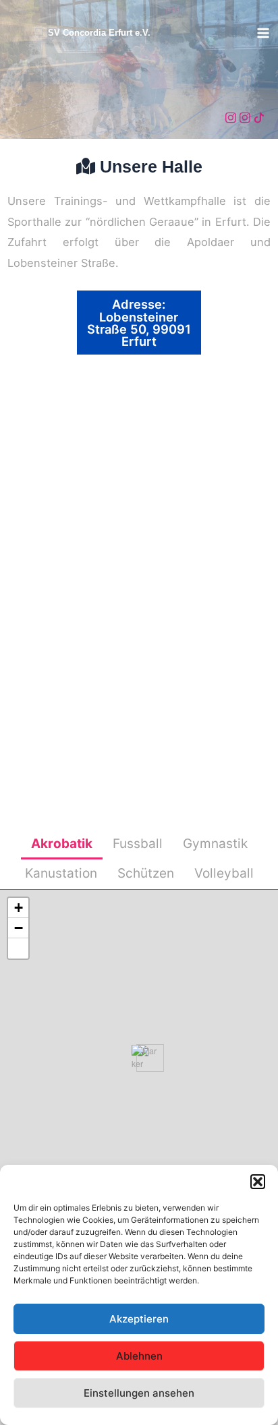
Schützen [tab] (145, 873)
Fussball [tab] (138, 843)
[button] (258, 1181)
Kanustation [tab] (61, 873)
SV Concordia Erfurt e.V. (99, 33)
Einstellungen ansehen (139, 1393)
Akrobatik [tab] (61, 843)
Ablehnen (139, 1356)
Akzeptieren (139, 1318)
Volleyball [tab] (224, 873)
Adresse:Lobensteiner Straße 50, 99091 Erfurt (139, 322)
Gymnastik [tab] (215, 843)
